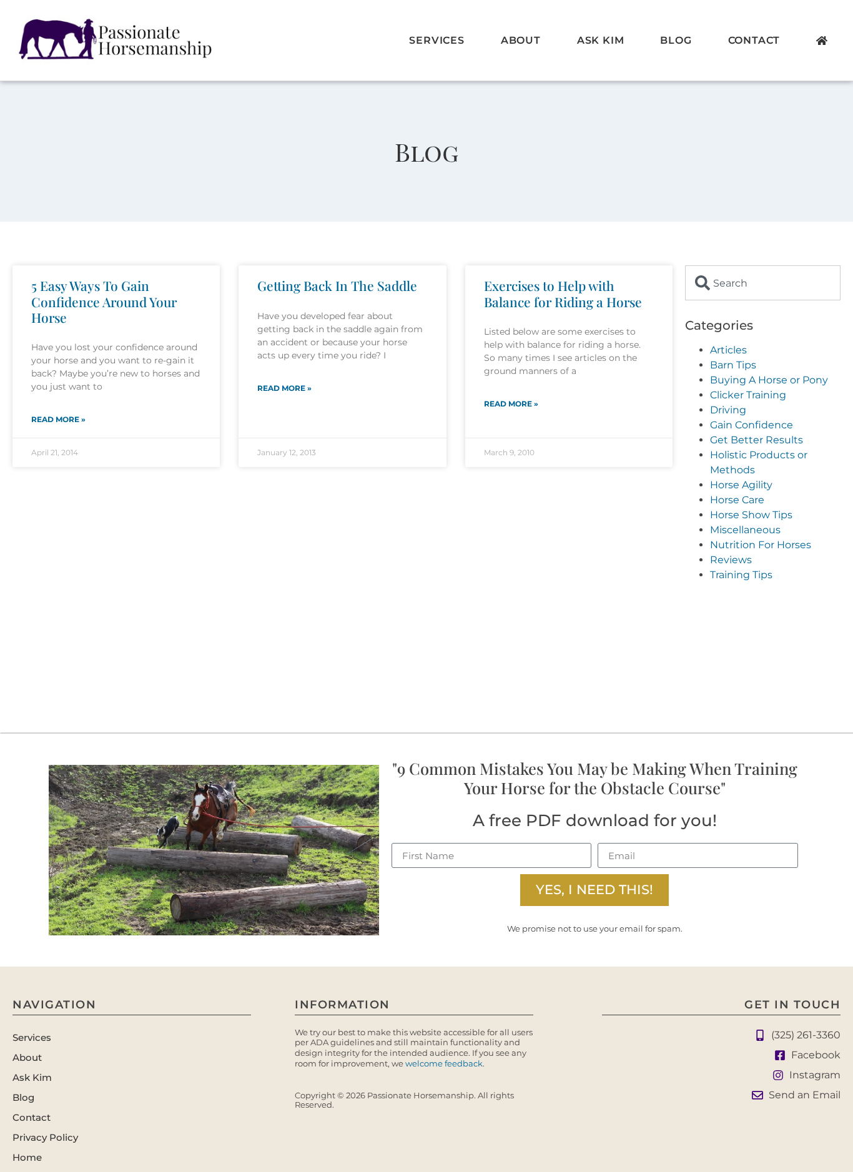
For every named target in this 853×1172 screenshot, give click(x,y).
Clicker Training (748, 395)
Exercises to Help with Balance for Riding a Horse (563, 293)
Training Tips (741, 575)
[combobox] (763, 282)
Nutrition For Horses (760, 545)
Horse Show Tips (751, 515)
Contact (754, 40)
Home (27, 1157)
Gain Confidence (751, 425)
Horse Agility (741, 485)
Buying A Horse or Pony (769, 380)
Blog (675, 40)
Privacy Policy (45, 1137)
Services (436, 40)
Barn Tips (733, 365)
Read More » (58, 419)
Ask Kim (600, 40)
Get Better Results (756, 440)
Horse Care (737, 500)
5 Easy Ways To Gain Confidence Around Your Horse (104, 301)
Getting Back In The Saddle (337, 285)
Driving (728, 410)
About (521, 40)
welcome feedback (444, 1063)
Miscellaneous (745, 530)
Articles (728, 350)
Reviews (731, 560)
